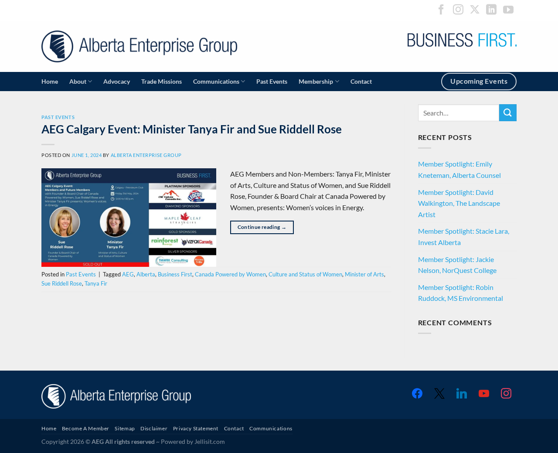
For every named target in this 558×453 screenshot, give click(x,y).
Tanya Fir (96, 283)
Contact (361, 81)
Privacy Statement (195, 428)
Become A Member (85, 428)
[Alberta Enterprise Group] (139, 46)
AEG (128, 274)
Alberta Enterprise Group (146, 155)
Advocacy (116, 81)
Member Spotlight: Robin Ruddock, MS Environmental (460, 293)
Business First (175, 274)
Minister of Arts (364, 274)
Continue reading (262, 227)
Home (49, 81)
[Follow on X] (475, 10)
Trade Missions (161, 81)
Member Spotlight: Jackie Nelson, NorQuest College (457, 265)
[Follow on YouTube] (508, 10)
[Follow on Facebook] (441, 10)
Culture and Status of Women (305, 274)
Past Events (271, 81)
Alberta (145, 274)
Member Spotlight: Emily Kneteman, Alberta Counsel (459, 169)
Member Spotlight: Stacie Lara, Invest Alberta (463, 236)
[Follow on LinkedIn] (491, 10)
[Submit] (508, 112)
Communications (216, 81)
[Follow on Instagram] (458, 10)
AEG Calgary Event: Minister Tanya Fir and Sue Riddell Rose (191, 129)
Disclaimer (153, 428)
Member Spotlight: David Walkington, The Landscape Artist (459, 203)
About (77, 81)
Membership (316, 81)
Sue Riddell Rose (61, 283)
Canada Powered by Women (230, 274)
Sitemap (125, 428)
